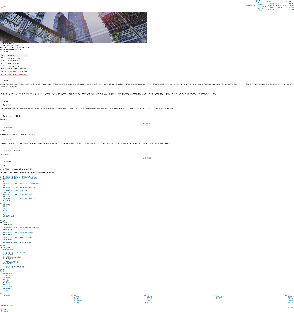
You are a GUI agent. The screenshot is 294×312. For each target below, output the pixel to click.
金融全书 (291, 5)
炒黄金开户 (6, 279)
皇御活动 (272, 5)
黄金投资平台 (6, 288)
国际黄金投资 (6, 277)
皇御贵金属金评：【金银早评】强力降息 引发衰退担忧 (19, 176)
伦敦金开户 (6, 290)
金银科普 (291, 9)
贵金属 (5, 210)
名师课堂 (260, 10)
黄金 (4, 214)
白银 (4, 208)
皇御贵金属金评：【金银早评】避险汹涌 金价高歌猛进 (17, 194)
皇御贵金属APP (282, 5)
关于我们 (260, 3)
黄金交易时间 (6, 283)
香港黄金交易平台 (8, 275)
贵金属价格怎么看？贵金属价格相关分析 (14, 252)
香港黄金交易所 (7, 273)
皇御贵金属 (252, 5)
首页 (8, 45)
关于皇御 (257, 1)
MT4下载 (280, 7)
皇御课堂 (288, 2)
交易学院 (291, 7)
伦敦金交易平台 (7, 286)
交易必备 (276, 3)
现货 (4, 212)
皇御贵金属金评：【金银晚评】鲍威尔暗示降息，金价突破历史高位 (21, 183)
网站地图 (290, 307)
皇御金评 (272, 9)
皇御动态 (272, 7)
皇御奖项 (272, 3)
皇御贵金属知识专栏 (8, 216)
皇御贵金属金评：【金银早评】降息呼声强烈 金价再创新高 (19, 187)
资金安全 (260, 8)
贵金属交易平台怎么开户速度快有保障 (13, 267)
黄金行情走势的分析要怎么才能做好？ (13, 257)
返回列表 (2, 180)
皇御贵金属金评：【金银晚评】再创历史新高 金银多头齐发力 (19, 198)
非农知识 (5, 207)
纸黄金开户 (6, 281)
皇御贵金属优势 (262, 6)
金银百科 (291, 3)
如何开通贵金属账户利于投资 (11, 262)
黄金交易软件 (6, 284)
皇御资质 (260, 4)
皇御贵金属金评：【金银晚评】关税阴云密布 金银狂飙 (17, 191)
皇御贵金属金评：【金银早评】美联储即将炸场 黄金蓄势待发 (20, 178)
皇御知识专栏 (6, 205)
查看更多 (2, 221)
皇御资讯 (269, 2)
